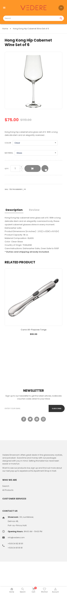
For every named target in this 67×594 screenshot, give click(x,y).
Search (5, 486)
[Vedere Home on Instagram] (43, 419)
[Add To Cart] (26, 339)
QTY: (7, 168)
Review (34, 210)
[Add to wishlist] (33, 339)
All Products (7, 490)
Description (14, 210)
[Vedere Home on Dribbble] (36, 419)
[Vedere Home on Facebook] (23, 419)
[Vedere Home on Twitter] (30, 419)
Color (8, 143)
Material (9, 153)
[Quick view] (41, 339)
